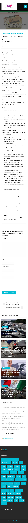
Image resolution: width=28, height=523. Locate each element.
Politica (3, 486)
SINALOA (3, 493)
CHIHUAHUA (10, 466)
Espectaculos (5, 472)
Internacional (6, 33)
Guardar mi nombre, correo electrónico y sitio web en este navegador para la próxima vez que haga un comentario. (13, 286)
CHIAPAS (3, 466)
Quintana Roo (5, 490)
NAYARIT (24, 479)
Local (23, 476)
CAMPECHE (15, 462)
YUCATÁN (22, 500)
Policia (23, 483)
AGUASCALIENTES (5, 459)
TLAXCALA (4, 500)
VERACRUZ (10, 500)
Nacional (13, 33)
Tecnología (20, 33)
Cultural (5, 347)
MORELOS (11, 479)
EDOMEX (23, 469)
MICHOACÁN (4, 479)
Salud (11, 490)
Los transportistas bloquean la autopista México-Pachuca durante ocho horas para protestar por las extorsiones (13, 332)
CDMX (21, 462)
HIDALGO (3, 476)
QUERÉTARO (15, 486)
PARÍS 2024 (17, 483)
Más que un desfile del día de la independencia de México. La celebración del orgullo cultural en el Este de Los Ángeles (12, 391)
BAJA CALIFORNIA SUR (6, 462)
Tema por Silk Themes (14, 521)
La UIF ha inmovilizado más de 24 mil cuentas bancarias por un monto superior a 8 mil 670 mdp (13, 418)
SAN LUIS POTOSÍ (19, 490)
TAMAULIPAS (10, 497)
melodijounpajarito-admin (7, 336)
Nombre (4, 259)
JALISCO (18, 476)
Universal (4, 449)
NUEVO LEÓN (4, 483)
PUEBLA (9, 486)
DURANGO (17, 469)
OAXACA (11, 483)
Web (3, 273)
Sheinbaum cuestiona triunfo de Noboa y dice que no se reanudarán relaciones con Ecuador (13, 372)
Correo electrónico (6, 266)
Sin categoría (11, 493)
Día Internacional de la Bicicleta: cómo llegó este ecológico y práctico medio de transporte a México (13, 352)
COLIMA (23, 466)
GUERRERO (20, 472)
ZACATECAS (4, 503)
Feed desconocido (8, 438)
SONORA (18, 493)
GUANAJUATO (13, 472)
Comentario (5, 238)
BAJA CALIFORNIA (14, 459)
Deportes (10, 469)
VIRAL (16, 500)
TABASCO (4, 497)
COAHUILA (17, 466)
